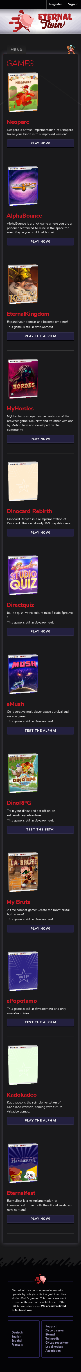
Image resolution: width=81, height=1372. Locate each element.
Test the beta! (40, 829)
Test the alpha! (40, 730)
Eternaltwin (40, 18)
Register (55, 4)
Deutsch (17, 1332)
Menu (16, 49)
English (16, 1336)
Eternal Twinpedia (52, 1336)
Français (17, 1345)
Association (53, 1351)
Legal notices (54, 1347)
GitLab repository (57, 1343)
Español (17, 1340)
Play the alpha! (40, 336)
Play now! (41, 143)
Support (51, 1326)
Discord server (55, 1330)
